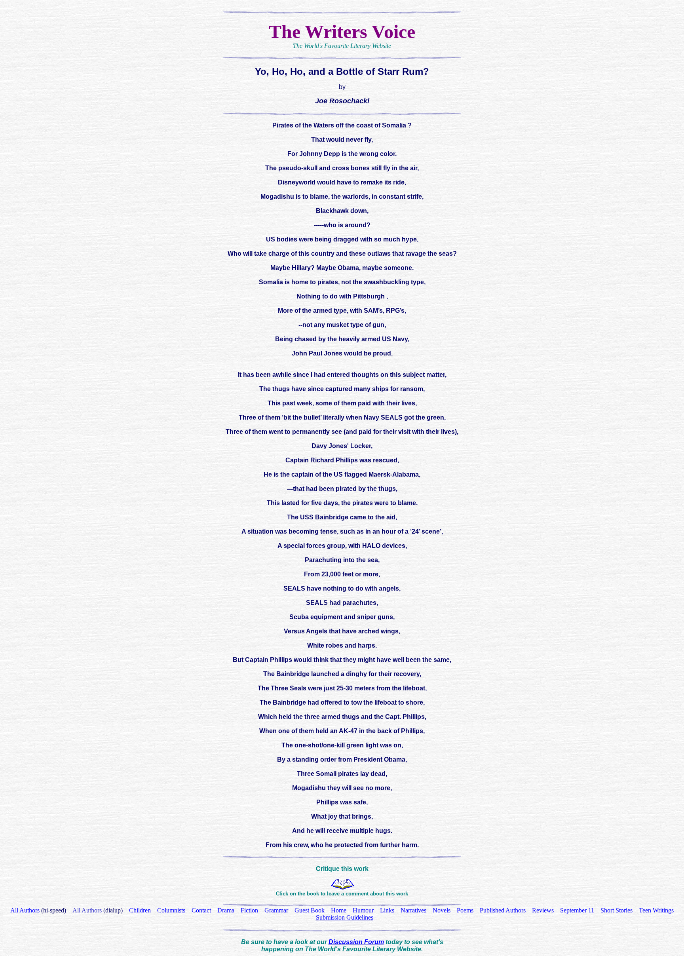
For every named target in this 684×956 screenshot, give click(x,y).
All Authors (87, 910)
